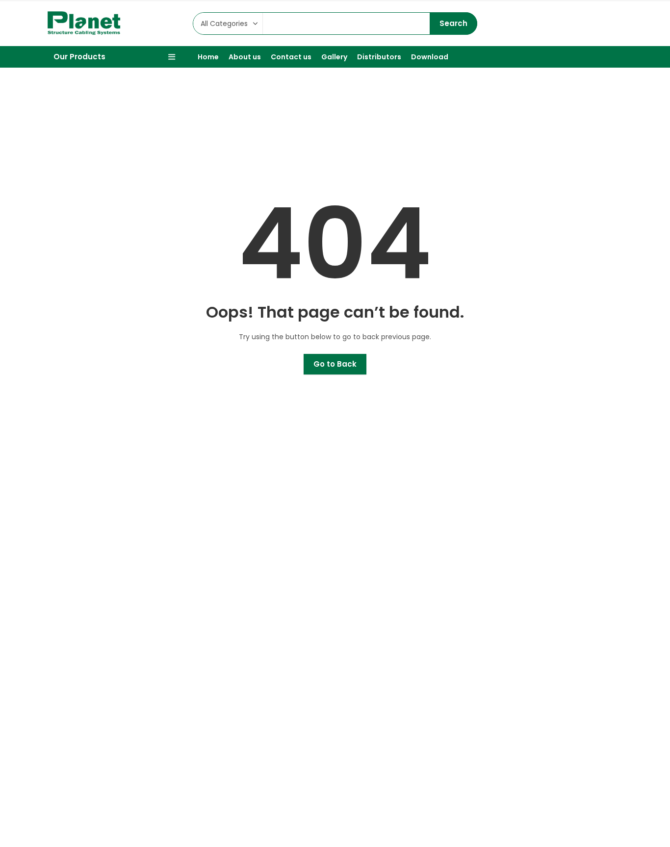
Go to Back (335, 364)
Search (453, 23)
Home (323, 124)
